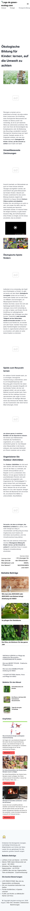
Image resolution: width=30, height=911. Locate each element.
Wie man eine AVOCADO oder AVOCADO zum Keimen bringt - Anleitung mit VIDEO (13, 596)
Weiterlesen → (8, 752)
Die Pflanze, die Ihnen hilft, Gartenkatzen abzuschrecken (19, 698)
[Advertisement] (15, 26)
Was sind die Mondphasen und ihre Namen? (7, 563)
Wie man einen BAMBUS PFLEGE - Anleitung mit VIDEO (13, 669)
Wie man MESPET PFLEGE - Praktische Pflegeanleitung (15, 664)
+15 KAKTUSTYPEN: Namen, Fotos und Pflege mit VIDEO (14, 675)
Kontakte (16, 902)
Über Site (9, 902)
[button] (28, 4)
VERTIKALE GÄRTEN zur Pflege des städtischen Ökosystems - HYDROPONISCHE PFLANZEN (14, 657)
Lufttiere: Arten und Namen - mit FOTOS (15, 860)
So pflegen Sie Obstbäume (11, 620)
